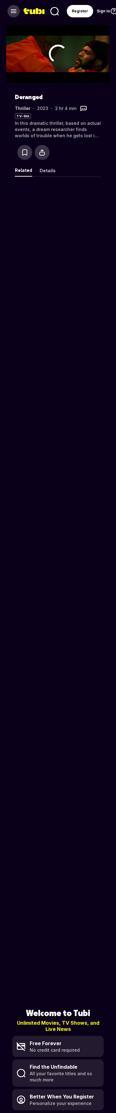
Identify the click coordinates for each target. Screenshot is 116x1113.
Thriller (22, 108)
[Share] (42, 152)
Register (80, 11)
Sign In (103, 11)
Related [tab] (23, 170)
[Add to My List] (24, 152)
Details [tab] (48, 170)
